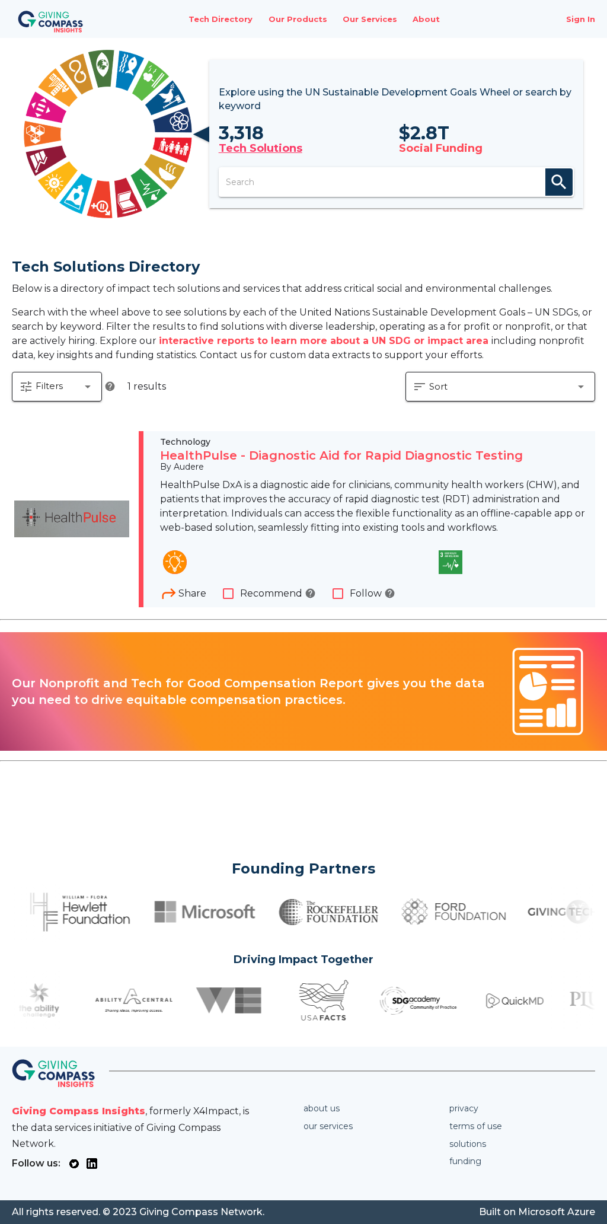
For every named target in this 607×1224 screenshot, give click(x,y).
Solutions (467, 1144)
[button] (57, 386)
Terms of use (475, 1126)
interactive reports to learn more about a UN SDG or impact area (325, 340)
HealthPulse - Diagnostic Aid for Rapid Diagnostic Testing (341, 455)
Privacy (463, 1108)
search (559, 182)
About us (322, 1108)
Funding (465, 1161)
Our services (328, 1126)
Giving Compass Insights (78, 1111)
